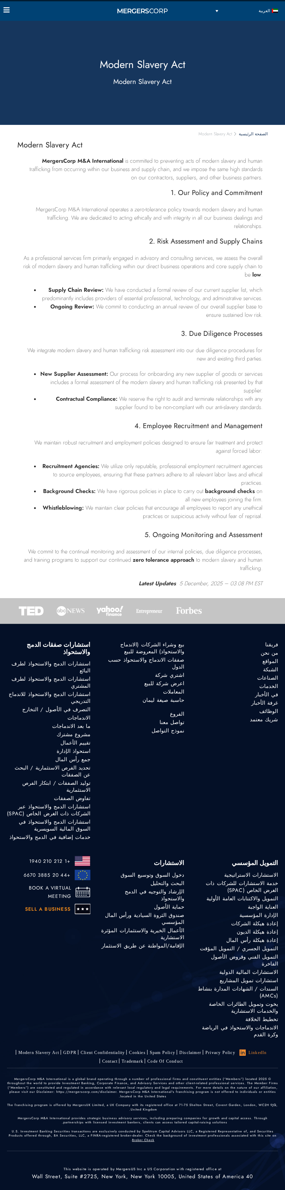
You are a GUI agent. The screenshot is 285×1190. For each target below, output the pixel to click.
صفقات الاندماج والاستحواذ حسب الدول (146, 663)
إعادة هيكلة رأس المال (252, 940)
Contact (109, 1061)
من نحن (269, 652)
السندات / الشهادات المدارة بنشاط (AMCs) (238, 992)
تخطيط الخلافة (261, 1019)
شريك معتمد (264, 719)
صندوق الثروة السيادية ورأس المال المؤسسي (144, 919)
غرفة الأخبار (264, 702)
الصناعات (267, 677)
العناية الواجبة (263, 906)
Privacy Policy (220, 1052)
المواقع (270, 661)
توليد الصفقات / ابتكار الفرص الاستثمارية (56, 786)
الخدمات (268, 686)
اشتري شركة (169, 675)
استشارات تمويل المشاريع (249, 980)
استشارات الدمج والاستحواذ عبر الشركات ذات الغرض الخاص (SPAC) (48, 810)
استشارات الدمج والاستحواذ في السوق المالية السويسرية (54, 825)
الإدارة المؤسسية (258, 915)
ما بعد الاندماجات (71, 726)
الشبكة (270, 669)
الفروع (177, 714)
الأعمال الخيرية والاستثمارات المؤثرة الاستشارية (142, 934)
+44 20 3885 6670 (47, 875)
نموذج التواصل (168, 730)
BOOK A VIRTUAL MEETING (50, 892)
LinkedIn (258, 1052)
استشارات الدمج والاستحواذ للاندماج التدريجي (49, 698)
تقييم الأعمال (75, 742)
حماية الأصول (169, 906)
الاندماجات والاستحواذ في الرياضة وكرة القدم (240, 1031)
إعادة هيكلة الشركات (254, 923)
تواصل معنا (172, 722)
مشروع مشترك (73, 734)
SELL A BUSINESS (48, 909)
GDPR (69, 1052)
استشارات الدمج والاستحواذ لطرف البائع (50, 667)
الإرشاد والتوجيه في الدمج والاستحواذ (154, 895)
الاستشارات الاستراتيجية (251, 875)
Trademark (132, 1061)
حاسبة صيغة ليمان (163, 700)
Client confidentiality (103, 1052)
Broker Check (143, 1140)
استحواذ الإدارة (73, 751)
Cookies (137, 1052)
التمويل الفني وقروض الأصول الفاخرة (244, 960)
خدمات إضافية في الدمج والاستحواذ (49, 837)
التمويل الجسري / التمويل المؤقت (239, 948)
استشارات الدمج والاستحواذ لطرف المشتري (50, 682)
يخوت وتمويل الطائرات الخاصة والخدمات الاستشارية (243, 1007)
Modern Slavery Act (38, 1052)
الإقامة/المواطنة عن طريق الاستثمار (142, 945)
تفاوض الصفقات (72, 798)
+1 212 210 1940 (50, 861)
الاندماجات (78, 717)
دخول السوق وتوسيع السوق (152, 875)
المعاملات (173, 691)
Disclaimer (190, 1052)
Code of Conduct (165, 1061)
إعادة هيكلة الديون (257, 931)
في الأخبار (266, 694)
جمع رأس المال (72, 759)
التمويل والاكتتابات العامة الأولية (242, 898)
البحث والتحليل (167, 883)
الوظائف (268, 711)
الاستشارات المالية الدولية (248, 972)
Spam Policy (162, 1052)
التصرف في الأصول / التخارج (56, 709)
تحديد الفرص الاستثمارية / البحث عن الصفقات (52, 771)
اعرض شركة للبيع (164, 683)
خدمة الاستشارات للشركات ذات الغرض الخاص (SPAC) (242, 887)
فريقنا (271, 644)
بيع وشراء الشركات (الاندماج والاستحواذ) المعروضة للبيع (152, 648)
